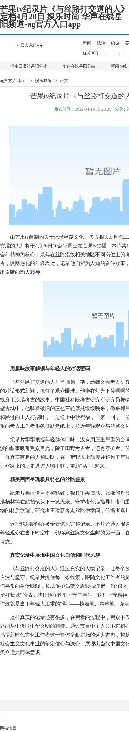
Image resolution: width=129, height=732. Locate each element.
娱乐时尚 (43, 80)
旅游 (115, 43)
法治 (101, 43)
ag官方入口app (30, 45)
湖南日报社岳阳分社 (28, 66)
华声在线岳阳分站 (79, 66)
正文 (64, 80)
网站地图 (8, 728)
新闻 (87, 43)
